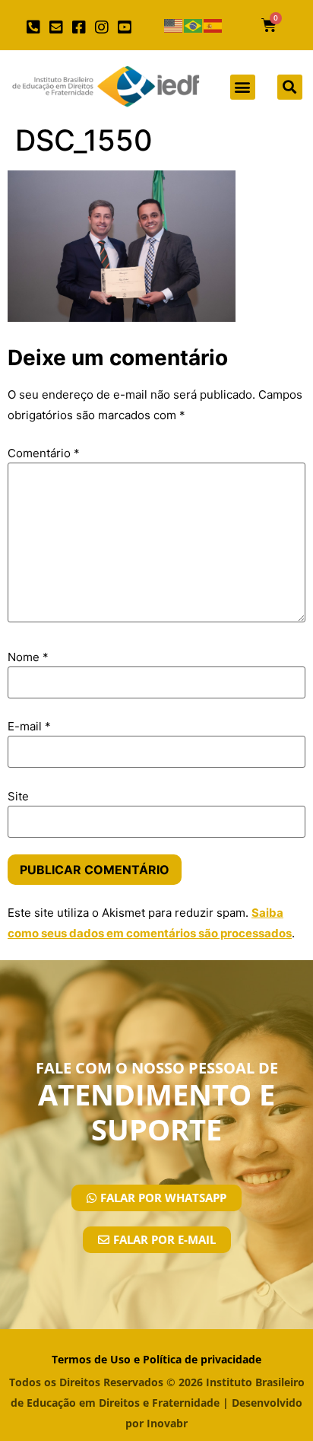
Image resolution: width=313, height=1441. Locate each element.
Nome (28, 657)
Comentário (44, 453)
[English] (174, 25)
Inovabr (167, 1423)
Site (18, 796)
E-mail (29, 726)
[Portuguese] (194, 25)
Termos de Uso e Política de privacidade (156, 1359)
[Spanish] (213, 25)
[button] (242, 87)
